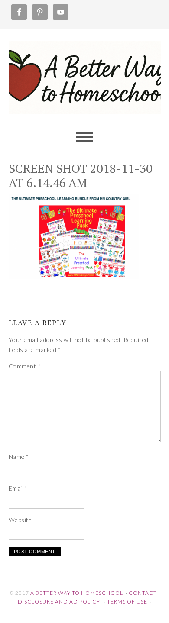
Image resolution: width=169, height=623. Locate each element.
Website (20, 519)
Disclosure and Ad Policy (59, 601)
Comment (25, 366)
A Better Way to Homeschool (85, 73)
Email (18, 488)
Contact (143, 593)
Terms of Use (127, 601)
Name (19, 456)
